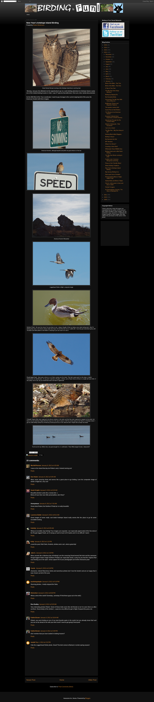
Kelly (32, 541)
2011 (105, 194)
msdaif (33, 642)
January (108, 81)
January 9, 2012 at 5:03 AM (47, 604)
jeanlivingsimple (36, 581)
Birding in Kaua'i (109, 136)
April (107, 74)
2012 (105, 52)
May (107, 71)
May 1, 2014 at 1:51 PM (43, 642)
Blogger (87, 698)
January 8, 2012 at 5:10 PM (50, 581)
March (108, 76)
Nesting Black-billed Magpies (113, 134)
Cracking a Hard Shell (111, 146)
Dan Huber (34, 477)
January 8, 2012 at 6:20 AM (48, 490)
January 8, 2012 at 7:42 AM (48, 503)
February (108, 78)
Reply (32, 471)
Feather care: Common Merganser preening (111, 159)
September (109, 61)
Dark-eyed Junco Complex (112, 174)
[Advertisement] (113, 233)
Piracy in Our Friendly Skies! (113, 163)
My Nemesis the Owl (111, 139)
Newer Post (30, 680)
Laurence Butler (36, 515)
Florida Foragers (110, 187)
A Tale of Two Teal (110, 88)
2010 (105, 197)
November (109, 57)
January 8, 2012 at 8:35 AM (45, 528)
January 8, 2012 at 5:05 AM (47, 477)
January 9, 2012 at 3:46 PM (49, 631)
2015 (105, 45)
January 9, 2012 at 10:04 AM (49, 617)
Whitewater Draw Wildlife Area (113, 149)
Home (28, 14)
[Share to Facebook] (35, 452)
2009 (105, 199)
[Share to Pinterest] (37, 452)
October (108, 59)
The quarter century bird (112, 107)
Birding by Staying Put (111, 94)
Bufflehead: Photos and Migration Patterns (111, 104)
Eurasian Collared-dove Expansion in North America (113, 116)
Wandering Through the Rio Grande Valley (113, 120)
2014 (105, 47)
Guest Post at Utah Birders (112, 109)
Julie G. (33, 553)
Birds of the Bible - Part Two (113, 83)
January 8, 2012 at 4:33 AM (50, 465)
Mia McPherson (36, 465)
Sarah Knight (35, 490)
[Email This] (30, 452)
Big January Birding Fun (112, 172)
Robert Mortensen (38, 25)
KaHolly (33, 528)
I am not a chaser (110, 128)
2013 (105, 50)
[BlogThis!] (32, 452)
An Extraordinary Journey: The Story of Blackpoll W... (114, 190)
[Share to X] (33, 452)
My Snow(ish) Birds (110, 97)
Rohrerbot (34, 593)
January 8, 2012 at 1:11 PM (43, 541)
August (108, 64)
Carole (33, 568)
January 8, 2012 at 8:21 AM (50, 515)
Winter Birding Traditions (112, 165)
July (107, 66)
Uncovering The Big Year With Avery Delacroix (113, 100)
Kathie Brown (35, 617)
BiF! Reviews (109, 141)
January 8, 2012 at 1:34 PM (44, 553)
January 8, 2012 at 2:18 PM (44, 568)
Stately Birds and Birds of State (114, 180)
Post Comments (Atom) (65, 686)
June (107, 69)
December (109, 54)
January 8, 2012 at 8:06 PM (46, 593)
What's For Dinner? (110, 144)
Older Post (92, 680)
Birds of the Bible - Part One (113, 85)
